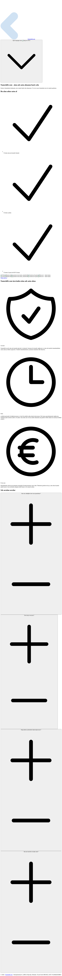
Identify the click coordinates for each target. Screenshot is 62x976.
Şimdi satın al (4, 277)
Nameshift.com (8, 974)
